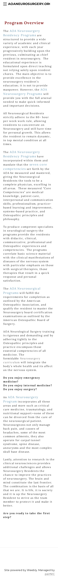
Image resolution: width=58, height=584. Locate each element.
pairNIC (50, 574)
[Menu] (5, 4)
